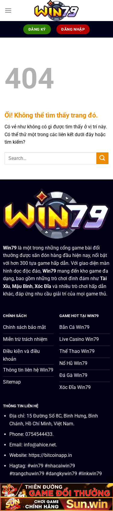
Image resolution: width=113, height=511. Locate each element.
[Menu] (8, 10)
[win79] (57, 10)
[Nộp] (102, 158)
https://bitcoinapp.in (50, 455)
